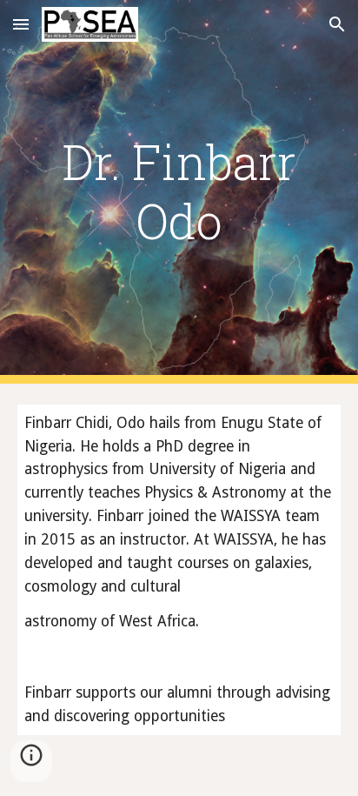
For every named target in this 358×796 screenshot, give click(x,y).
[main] (179, 191)
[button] (21, 24)
